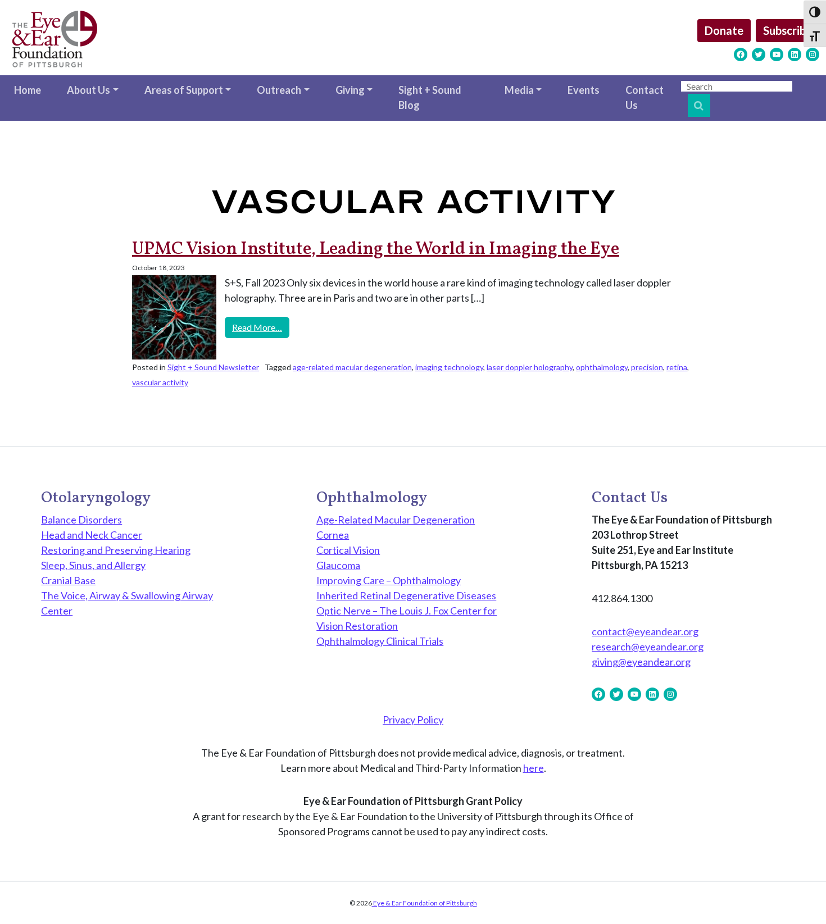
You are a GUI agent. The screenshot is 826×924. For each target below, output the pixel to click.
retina (676, 367)
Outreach (279, 90)
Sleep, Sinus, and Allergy (93, 565)
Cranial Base (68, 580)
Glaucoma (338, 565)
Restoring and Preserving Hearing (115, 550)
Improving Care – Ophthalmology (388, 580)
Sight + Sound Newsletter (213, 367)
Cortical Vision (348, 550)
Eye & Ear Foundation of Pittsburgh (424, 903)
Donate (724, 30)
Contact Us (644, 97)
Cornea (332, 535)
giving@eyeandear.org (641, 662)
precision (647, 367)
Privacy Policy (413, 719)
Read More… (260, 327)
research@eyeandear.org (648, 646)
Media (519, 90)
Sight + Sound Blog (429, 97)
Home (27, 90)
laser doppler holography (530, 367)
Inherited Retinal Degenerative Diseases (406, 595)
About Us (88, 90)
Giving (350, 90)
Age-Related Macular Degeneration (395, 519)
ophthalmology (602, 367)
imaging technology (449, 367)
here (533, 768)
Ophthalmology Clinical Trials (379, 641)
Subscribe (787, 30)
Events (584, 90)
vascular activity (160, 382)
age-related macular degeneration (352, 367)
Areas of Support (183, 90)
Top (799, 897)
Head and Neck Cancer (91, 535)
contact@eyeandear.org (645, 631)
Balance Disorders (81, 519)
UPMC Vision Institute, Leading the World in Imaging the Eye (375, 249)
